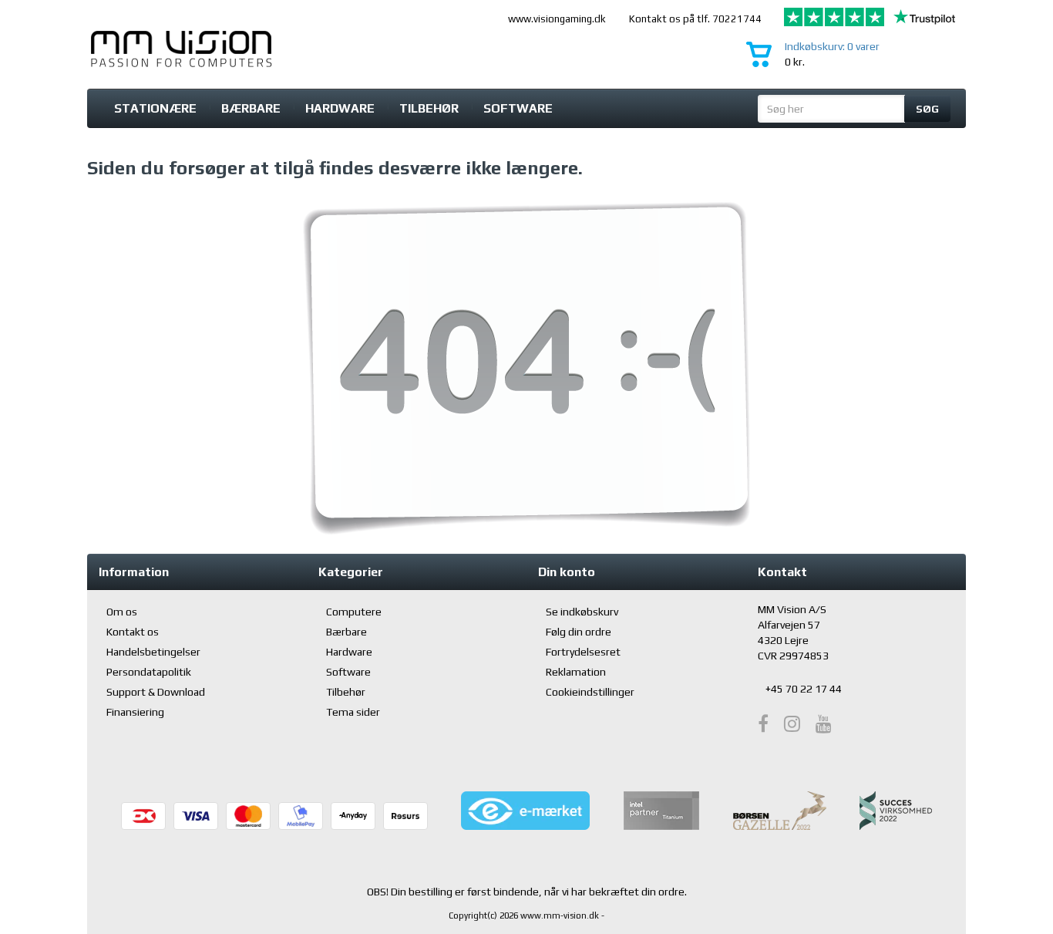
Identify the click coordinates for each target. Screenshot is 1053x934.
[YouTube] (824, 724)
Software (518, 108)
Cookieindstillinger (590, 692)
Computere (354, 611)
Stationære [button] (155, 108)
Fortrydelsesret (583, 652)
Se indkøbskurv (582, 611)
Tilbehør (429, 108)
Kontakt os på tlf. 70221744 (695, 19)
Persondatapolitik (148, 672)
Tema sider (353, 712)
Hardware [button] (340, 108)
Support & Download (155, 692)
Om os (121, 611)
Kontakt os (132, 631)
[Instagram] (792, 724)
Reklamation (576, 672)
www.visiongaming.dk (557, 19)
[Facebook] (763, 724)
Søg (927, 109)
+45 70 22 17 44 (803, 689)
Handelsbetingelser (153, 652)
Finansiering (135, 712)
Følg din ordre (578, 631)
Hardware (349, 652)
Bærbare (251, 108)
